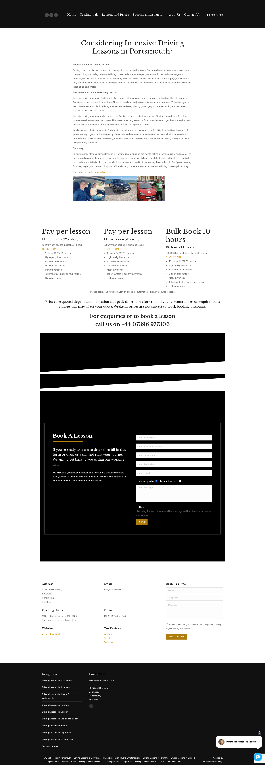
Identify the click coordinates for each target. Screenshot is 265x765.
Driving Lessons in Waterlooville (57, 739)
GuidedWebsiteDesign (213, 761)
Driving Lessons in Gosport (55, 712)
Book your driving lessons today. (89, 172)
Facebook (109, 642)
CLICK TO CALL (50, 249)
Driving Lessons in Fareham (55, 705)
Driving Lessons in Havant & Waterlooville (55, 696)
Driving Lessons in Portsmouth (57, 680)
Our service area (50, 746)
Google (107, 638)
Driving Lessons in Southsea (56, 687)
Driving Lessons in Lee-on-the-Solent (60, 718)
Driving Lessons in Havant (54, 725)
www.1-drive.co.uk (51, 634)
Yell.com (108, 634)
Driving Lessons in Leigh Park (56, 732)
